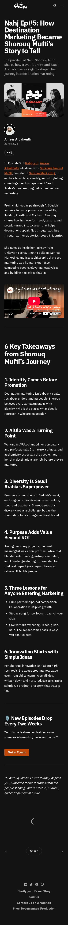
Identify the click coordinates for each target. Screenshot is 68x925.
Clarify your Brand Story (34, 891)
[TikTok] (31, 884)
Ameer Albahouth (17, 139)
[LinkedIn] (25, 884)
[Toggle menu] (61, 5)
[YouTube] (36, 884)
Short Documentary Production (34, 909)
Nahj (9, 152)
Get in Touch (16, 752)
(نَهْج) (32, 163)
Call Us (34, 897)
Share (34, 851)
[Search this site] (55, 5)
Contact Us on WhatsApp (34, 903)
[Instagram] (42, 884)
